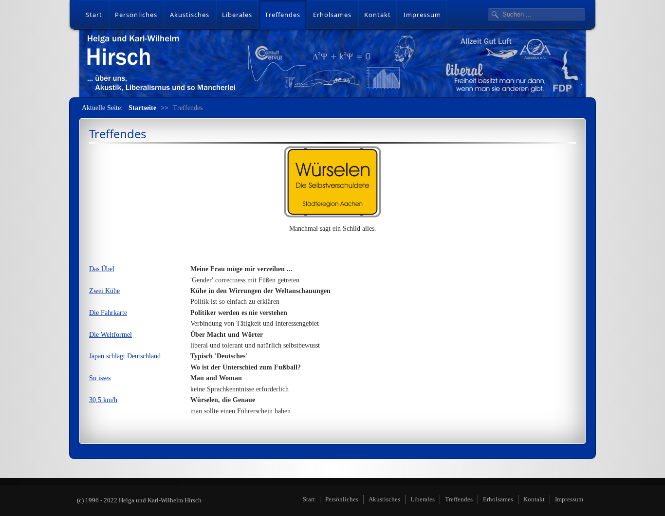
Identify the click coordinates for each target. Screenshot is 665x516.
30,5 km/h (103, 400)
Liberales (237, 14)
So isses (100, 378)
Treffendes (282, 14)
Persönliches (136, 14)
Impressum (422, 14)
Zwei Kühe (104, 291)
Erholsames (332, 14)
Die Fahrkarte (108, 312)
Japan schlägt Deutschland (125, 356)
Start (94, 14)
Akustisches (189, 14)
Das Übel (101, 269)
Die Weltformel (110, 334)
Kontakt (377, 14)
